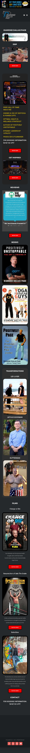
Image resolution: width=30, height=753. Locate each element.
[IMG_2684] (15, 513)
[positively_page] (15, 326)
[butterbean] (15, 461)
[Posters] (15, 637)
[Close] (29, 1)
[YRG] (15, 285)
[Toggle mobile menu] (27, 15)
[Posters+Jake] (15, 578)
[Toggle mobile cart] (24, 15)
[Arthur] (15, 420)
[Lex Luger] (15, 379)
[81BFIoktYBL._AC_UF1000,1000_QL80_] (15, 245)
